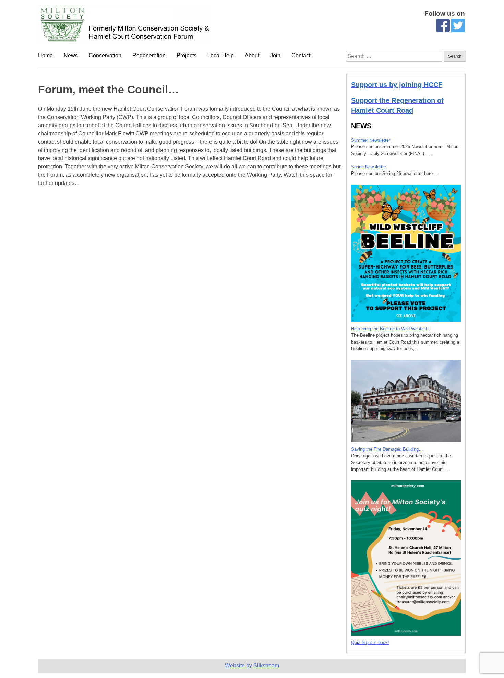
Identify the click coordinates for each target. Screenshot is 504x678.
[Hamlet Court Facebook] (443, 30)
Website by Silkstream (252, 665)
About (252, 55)
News (71, 55)
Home (45, 55)
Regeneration (149, 55)
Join (275, 55)
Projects (186, 55)
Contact (300, 55)
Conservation (105, 55)
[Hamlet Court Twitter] (458, 30)
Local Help (220, 55)
